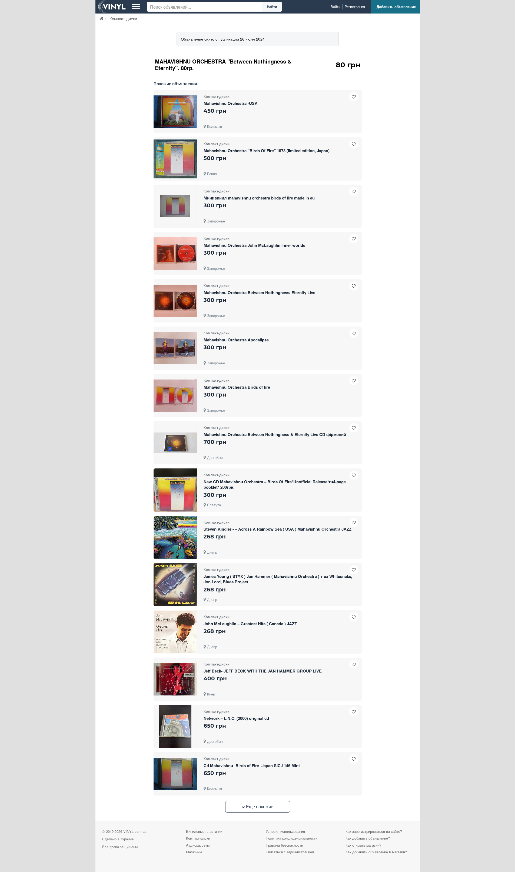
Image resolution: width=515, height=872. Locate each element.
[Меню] (136, 7)
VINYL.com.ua (134, 831)
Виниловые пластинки (204, 831)
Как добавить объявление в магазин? (376, 851)
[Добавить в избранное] (353, 96)
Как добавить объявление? (367, 838)
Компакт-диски (198, 838)
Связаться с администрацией (290, 851)
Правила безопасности (284, 845)
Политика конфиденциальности (291, 838)
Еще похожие (259, 806)
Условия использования (285, 831)
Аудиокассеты (198, 845)
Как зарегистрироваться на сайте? (373, 831)
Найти (272, 6)
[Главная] (101, 18)
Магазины (194, 851)
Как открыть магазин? (363, 845)
